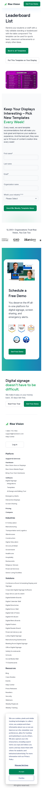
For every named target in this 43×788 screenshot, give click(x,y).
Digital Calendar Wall (13, 601)
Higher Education (12, 542)
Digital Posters (11, 624)
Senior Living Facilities (14, 573)
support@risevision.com (15, 434)
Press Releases (11, 688)
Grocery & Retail (12, 546)
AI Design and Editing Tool (16, 491)
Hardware (9, 462)
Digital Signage (11, 481)
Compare (9, 512)
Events (8, 681)
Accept (21, 772)
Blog (7, 673)
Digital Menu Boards (13, 620)
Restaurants (10, 561)
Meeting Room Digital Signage (16, 643)
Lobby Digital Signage (14, 636)
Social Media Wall (12, 659)
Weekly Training (11, 708)
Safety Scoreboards (13, 651)
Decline (21, 778)
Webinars (9, 700)
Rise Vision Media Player (15, 469)
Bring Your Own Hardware (15, 473)
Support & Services (13, 459)
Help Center (10, 437)
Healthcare (10, 553)
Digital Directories (12, 605)
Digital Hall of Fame (13, 613)
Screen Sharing (11, 504)
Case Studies (10, 677)
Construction (10, 538)
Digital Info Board (12, 617)
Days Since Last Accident (15, 594)
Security (9, 696)
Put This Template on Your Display (22, 60)
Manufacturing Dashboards (16, 640)
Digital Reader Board (13, 628)
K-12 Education (11, 523)
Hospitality (9, 557)
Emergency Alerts (12, 496)
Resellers (9, 692)
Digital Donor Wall (12, 609)
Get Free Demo (32, 4)
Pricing (8, 508)
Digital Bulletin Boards (14, 597)
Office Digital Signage (14, 647)
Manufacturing (11, 527)
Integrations (11, 483)
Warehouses (10, 534)
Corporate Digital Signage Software (19, 590)
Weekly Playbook (12, 704)
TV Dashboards (11, 663)
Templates (11, 487)
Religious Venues (12, 565)
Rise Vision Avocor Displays (16, 465)
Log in (14, 445)
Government (10, 550)
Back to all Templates (17, 51)
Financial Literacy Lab (14, 632)
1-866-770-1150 (11, 431)
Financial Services (12, 569)
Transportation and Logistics (16, 530)
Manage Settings (21, 765)
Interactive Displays (13, 500)
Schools (9, 655)
